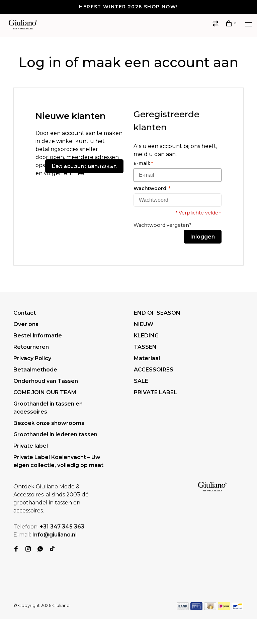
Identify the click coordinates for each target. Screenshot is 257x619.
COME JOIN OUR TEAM (44, 392)
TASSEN (145, 347)
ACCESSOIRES (153, 369)
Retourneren (31, 347)
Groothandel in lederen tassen (55, 434)
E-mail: (143, 163)
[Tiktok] (52, 549)
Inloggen (202, 237)
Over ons (25, 324)
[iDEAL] (224, 608)
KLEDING (146, 335)
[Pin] (196, 608)
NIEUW (143, 324)
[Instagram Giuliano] (28, 549)
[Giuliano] (212, 487)
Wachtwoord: (152, 188)
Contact (24, 313)
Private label (30, 446)
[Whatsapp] (40, 549)
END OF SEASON (157, 313)
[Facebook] (16, 549)
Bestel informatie (37, 335)
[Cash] (210, 608)
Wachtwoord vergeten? (162, 225)
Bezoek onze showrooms (48, 423)
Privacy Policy (32, 358)
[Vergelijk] (216, 24)
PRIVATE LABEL (155, 392)
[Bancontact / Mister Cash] (238, 608)
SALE (141, 381)
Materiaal (147, 358)
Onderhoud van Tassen (45, 381)
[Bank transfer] (183, 608)
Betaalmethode (35, 369)
